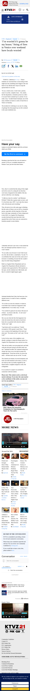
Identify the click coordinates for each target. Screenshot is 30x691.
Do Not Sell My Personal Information (12, 653)
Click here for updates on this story (11, 76)
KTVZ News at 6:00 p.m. (13, 21)
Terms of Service (6, 651)
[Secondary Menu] (4, 9)
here (13, 550)
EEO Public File (6, 643)
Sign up (25, 556)
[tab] (6, 566)
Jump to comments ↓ (7, 390)
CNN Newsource (7, 60)
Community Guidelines (8, 639)
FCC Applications (6, 645)
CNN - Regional (17, 384)
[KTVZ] (11, 10)
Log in (21, 556)
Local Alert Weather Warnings (10, 669)
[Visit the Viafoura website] (24, 598)
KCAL (16, 79)
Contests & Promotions (8, 663)
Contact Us (5, 641)
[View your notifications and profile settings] (26, 566)
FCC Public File (6, 647)
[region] (15, 578)
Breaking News (6, 662)
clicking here (14, 545)
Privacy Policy (5, 649)
